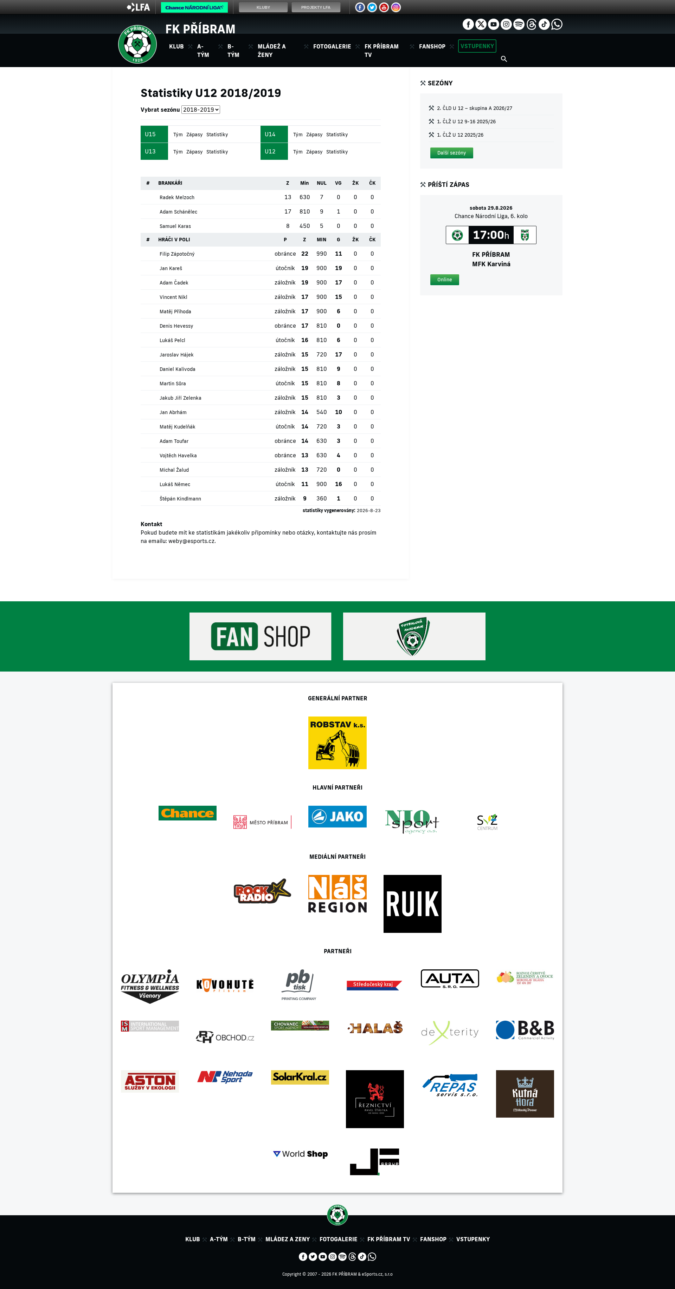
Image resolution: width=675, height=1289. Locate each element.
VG (338, 183)
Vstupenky (477, 46)
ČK (372, 183)
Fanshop (432, 46)
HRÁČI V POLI (174, 239)
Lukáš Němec (175, 484)
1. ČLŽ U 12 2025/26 (460, 135)
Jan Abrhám (173, 412)
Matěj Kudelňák (177, 427)
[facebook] (468, 23)
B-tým (247, 1239)
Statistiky (217, 134)
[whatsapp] (556, 23)
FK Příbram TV (382, 50)
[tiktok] (544, 23)
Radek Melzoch (177, 197)
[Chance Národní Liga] (194, 9)
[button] (451, 153)
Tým (178, 134)
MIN (321, 239)
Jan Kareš (171, 268)
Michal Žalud (174, 470)
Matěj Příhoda (175, 311)
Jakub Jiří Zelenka (180, 398)
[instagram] (506, 23)
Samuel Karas (175, 226)
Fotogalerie (332, 46)
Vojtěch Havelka (178, 455)
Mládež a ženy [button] (272, 50)
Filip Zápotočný (177, 254)
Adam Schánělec (178, 212)
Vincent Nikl (173, 297)
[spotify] (519, 23)
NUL (322, 183)
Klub (192, 1239)
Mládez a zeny (287, 1239)
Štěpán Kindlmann (180, 499)
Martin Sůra (173, 383)
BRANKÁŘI (170, 183)
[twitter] (481, 23)
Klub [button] (176, 46)
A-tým (219, 1239)
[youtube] (493, 23)
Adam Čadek (174, 283)
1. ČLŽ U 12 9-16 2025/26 (466, 121)
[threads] (531, 23)
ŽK (355, 183)
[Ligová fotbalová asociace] (138, 9)
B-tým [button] (233, 50)
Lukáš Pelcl (172, 340)
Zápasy (194, 134)
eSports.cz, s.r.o (377, 1274)
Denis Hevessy (176, 326)
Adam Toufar (174, 441)
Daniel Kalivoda (177, 369)
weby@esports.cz (191, 540)
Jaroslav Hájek (177, 355)
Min (304, 183)
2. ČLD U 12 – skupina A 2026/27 (474, 108)
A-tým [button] (203, 50)
